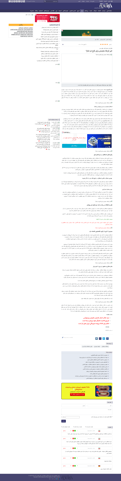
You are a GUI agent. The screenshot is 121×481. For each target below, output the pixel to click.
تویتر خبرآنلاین (17, 1)
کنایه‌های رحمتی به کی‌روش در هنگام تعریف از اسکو (96, 362)
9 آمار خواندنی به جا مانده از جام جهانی (50, 27)
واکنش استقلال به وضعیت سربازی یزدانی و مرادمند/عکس (95, 369)
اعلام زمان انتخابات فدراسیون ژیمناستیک (49, 41)
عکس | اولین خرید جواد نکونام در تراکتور (49, 54)
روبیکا (10, 1)
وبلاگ (36, 11)
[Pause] (89, 147)
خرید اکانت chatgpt (15, 34)
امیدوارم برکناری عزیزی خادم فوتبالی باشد (98, 374)
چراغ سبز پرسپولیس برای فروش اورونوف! (49, 51)
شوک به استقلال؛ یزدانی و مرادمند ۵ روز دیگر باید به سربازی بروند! (93, 357)
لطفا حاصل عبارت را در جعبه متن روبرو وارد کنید (101, 417)
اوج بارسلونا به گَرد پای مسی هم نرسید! (49, 32)
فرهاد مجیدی (97, 346)
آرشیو (79, 1)
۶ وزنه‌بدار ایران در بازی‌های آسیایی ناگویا (49, 34)
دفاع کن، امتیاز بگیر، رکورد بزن (105, 48)
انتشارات (41, 11)
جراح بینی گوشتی (14, 29)
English (101, 1)
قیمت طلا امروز (21, 33)
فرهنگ (95, 11)
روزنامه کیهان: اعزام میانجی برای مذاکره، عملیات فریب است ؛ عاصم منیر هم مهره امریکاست (43, 130)
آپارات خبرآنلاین (14, 1)
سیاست (103, 11)
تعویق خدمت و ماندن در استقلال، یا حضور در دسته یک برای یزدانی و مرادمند (91, 376)
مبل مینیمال (20, 29)
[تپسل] (62, 30)
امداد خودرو (30, 36)
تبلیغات (83, 1)
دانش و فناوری (73, 11)
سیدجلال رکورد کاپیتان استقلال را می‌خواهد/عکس (96, 378)
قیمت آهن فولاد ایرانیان (22, 31)
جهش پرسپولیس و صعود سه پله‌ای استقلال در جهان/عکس (94, 364)
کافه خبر (52, 11)
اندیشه (60, 11)
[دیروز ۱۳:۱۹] (55, 125)
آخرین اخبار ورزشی (54, 25)
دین (56, 11)
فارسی (109, 1)
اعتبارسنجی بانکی (29, 33)
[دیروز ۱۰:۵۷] (55, 145)
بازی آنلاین (21, 28)
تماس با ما (92, 1)
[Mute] (91, 147)
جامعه (91, 11)
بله (12, 1)
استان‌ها (32, 11)
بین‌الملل (86, 11)
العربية (105, 1)
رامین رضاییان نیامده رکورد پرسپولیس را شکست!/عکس (95, 367)
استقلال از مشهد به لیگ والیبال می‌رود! (49, 56)
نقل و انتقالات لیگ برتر (87, 346)
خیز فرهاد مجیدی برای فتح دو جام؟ (99, 51)
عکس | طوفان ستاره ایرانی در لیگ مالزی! (49, 58)
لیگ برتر (96, 39)
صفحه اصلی (109, 11)
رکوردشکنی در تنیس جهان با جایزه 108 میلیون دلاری (47, 39)
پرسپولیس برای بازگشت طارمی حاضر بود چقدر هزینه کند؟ (47, 48)
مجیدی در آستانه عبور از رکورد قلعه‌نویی (99, 355)
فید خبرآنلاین (24, 1)
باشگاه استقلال (105, 346)
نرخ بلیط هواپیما (23, 36)
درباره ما (87, 1)
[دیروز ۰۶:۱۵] (55, 131)
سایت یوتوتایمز (23, 34)
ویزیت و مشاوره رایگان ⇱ (77, 394)
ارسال (63, 421)
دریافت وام (74, 146)
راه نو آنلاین (26, 28)
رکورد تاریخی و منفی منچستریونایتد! (50, 30)
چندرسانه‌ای (46, 11)
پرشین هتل (30, 31)
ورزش (82, 11)
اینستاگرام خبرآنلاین (19, 1)
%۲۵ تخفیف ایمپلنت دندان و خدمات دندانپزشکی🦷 (77, 388)
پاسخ (64, 431)
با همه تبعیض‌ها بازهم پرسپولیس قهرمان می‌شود (96, 371)
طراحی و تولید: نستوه (53, 479)
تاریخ (78, 11)
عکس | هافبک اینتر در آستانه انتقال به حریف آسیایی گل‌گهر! (47, 44)
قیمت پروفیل (30, 34)
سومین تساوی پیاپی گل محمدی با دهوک (49, 37)
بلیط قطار (16, 33)
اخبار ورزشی (102, 39)
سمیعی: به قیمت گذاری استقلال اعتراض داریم (97, 360)
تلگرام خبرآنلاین (22, 1)
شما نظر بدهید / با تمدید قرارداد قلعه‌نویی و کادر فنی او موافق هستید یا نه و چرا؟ (42, 124)
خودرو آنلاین (65, 11)
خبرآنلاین (103, 6)
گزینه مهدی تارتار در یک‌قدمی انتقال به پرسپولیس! (47, 61)
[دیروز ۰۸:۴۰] (55, 137)
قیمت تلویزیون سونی (28, 29)
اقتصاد (99, 11)
